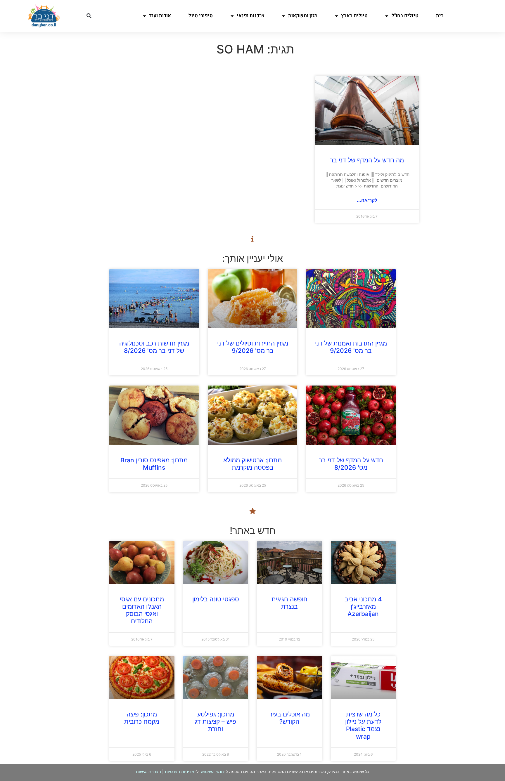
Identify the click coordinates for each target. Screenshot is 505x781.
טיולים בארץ (354, 15)
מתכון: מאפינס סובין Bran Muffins (154, 464)
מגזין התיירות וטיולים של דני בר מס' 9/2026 (252, 347)
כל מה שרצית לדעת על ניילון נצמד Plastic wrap (363, 725)
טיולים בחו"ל (405, 15)
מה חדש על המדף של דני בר (367, 160)
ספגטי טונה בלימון (215, 599)
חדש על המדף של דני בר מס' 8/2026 (351, 464)
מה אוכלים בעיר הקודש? (289, 718)
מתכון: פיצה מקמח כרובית (141, 718)
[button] (88, 15)
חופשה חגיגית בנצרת (289, 603)
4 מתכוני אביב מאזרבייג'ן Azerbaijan (363, 606)
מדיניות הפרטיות (179, 771)
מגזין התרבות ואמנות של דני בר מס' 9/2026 (351, 347)
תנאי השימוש (212, 771)
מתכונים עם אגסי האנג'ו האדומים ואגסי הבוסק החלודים (142, 610)
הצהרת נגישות (148, 771)
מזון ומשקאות (302, 15)
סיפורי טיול (200, 15)
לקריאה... (367, 200)
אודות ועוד (160, 15)
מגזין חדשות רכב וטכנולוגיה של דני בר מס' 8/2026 (154, 347)
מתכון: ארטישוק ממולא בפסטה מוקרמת (252, 464)
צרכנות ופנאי (250, 15)
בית (440, 15)
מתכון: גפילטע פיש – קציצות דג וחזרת (215, 722)
